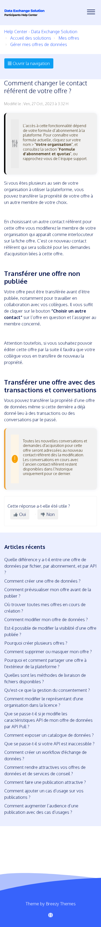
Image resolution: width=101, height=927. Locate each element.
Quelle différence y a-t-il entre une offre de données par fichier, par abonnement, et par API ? (50, 566)
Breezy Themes (61, 903)
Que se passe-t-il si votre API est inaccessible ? (49, 743)
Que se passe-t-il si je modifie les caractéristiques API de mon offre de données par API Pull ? (48, 720)
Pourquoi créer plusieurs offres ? (35, 643)
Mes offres (68, 38)
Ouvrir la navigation (31, 63)
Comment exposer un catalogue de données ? (49, 735)
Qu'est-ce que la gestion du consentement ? (47, 690)
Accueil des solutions (30, 38)
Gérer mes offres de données (38, 44)
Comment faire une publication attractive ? (45, 782)
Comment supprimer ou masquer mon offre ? (48, 651)
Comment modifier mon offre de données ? (46, 619)
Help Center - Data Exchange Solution (40, 31)
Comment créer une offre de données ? (42, 581)
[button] (91, 10)
